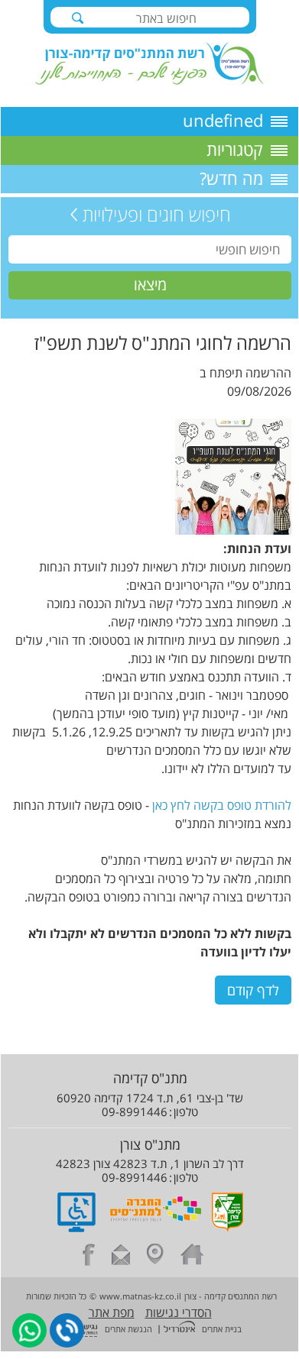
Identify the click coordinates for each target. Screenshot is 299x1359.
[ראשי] (192, 1257)
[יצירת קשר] (121, 1257)
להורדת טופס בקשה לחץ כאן (221, 805)
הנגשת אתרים (128, 1329)
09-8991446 (134, 1111)
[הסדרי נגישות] (76, 1227)
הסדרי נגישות (178, 1312)
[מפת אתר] (155, 1257)
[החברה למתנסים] (155, 1227)
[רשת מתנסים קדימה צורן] (150, 80)
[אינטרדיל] (179, 1328)
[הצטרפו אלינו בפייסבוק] (89, 1257)
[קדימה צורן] (227, 1227)
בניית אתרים (222, 1329)
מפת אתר (112, 1312)
